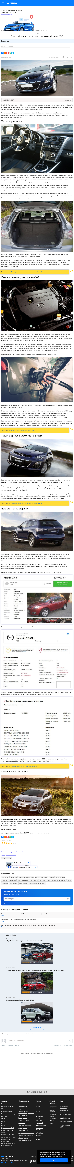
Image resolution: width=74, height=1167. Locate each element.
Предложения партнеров (25, 1135)
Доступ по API (39, 1123)
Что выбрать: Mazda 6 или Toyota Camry (24, 766)
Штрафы (52, 1120)
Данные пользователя (53, 1117)
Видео (69, 880)
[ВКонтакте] (2, 53)
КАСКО (3, 1121)
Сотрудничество (40, 1116)
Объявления (4, 1109)
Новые (3, 1045)
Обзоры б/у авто (7, 57)
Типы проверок (22, 1118)
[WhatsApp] (10, 53)
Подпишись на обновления (64, 1107)
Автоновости (23, 883)
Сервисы (4, 1101)
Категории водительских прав (65, 1117)
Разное (52, 877)
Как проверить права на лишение (66, 1122)
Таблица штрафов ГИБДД (65, 1126)
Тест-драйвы (13, 883)
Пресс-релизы (60, 877)
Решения (38, 1106)
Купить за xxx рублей (58, 880)
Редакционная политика (64, 1111)
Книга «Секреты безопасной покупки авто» (26, 1112)
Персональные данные (24, 1125)
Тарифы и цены (22, 1106)
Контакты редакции (65, 1114)
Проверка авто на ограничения (6, 1140)
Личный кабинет (52, 1102)
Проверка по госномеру (8, 1114)
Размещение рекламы (39, 1128)
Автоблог (37, 33)
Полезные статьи (23, 1130)
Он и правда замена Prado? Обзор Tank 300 (20, 1000)
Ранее (17, 1045)
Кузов (17, 895)
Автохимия (13, 877)
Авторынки (34, 880)
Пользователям (23, 1101)
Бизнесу (38, 1101)
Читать (3, 915)
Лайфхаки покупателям (26, 877)
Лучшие (10, 1045)
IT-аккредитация (23, 1138)
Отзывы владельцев (41, 877)
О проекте (21, 1109)
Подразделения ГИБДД (24, 1140)
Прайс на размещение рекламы (39, 1133)
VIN (12, 895)
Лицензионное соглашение (26, 1133)
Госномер (7, 895)
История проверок (52, 1110)
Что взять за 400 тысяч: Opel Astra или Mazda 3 (26, 503)
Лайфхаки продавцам (9, 880)
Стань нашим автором (66, 1104)
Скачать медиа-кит (41, 1125)
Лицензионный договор (40, 1138)
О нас (37, 1114)
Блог (61, 1101)
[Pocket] (7, 53)
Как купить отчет (23, 1104)
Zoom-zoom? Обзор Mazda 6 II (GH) (22, 430)
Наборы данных (40, 1104)
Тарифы (38, 1111)
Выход (51, 1123)
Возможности (39, 1109)
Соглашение (21, 1123)
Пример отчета (7, 903)
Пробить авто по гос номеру (7, 1131)
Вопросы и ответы (23, 1120)
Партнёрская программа (39, 1119)
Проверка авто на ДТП (7, 1134)
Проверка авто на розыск (8, 1137)
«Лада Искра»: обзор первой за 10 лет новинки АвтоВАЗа (24, 941)
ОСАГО (3, 1119)
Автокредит (4, 1116)
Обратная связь (22, 1115)
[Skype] (12, 53)
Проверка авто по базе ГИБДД (7, 1124)
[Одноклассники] (5, 53)
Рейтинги (5, 883)
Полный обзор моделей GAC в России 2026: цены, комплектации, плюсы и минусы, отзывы (35, 970)
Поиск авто (4, 1104)
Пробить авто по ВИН (7, 1128)
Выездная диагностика (7, 1106)
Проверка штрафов (6, 1111)
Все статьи (5, 877)
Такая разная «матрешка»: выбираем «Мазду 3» (26, 272)
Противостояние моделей (37, 883)
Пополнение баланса (53, 1106)
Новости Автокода (23, 880)
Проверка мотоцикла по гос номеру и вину (8, 1144)
